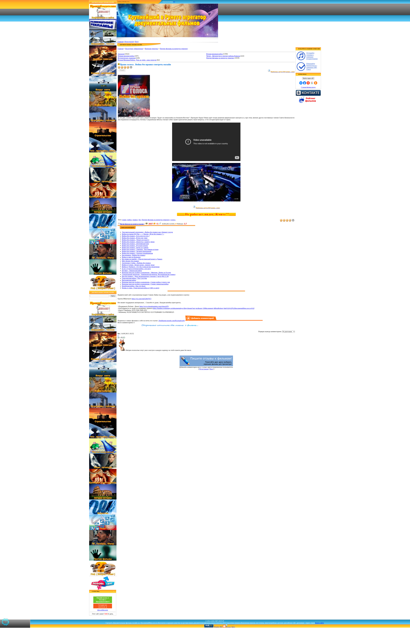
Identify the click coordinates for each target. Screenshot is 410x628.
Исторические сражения (126, 58)
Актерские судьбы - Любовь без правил (136, 263)
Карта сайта (319, 623)
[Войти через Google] (312, 83)
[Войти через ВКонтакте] (300, 83)
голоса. (173, 220)
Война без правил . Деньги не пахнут (135, 240)
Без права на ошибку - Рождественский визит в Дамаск (142, 259)
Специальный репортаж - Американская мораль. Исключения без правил (148, 274)
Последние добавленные (134, 49)
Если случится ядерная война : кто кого (136, 269)
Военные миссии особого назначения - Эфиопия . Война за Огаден (146, 272)
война (129, 220)
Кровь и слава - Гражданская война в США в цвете (140, 288)
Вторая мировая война (214, 54)
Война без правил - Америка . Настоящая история (140, 249)
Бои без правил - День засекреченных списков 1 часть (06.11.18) (145, 276)
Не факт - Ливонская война (132, 271)
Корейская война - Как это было (133, 286)
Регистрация (129, 42)
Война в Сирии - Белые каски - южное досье (138, 265)
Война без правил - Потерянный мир (135, 244)
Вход (137, 42)
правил (135, 220)
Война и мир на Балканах (131, 257)
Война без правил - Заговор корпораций (136, 251)
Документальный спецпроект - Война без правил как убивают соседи (147, 232)
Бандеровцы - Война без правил (133, 255)
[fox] (122, 350)
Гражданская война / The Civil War (134, 278)
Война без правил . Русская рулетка (135, 246)
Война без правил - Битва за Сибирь (135, 247)
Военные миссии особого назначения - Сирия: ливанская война (145, 284)
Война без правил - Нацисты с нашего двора (138, 242)
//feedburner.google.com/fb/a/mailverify (171, 321)
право (124, 220)
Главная (120, 42)
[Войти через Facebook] (304, 83)
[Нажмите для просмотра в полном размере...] (134, 116)
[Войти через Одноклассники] (315, 83)
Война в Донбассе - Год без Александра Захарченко (141, 267)
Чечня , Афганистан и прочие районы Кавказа (223, 56)
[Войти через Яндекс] (308, 83)
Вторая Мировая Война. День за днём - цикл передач (137, 60)
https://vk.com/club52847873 (141, 299)
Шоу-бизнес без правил (130, 261)
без (140, 220)
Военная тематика (151, 49)
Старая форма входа (308, 87)
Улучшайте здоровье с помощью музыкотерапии (312, 56)
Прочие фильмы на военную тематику (174, 49)
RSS (174, 1)
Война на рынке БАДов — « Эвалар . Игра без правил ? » (143, 234)
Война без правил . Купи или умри (134, 238)
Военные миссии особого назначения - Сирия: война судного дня (146, 282)
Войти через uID (308, 78)
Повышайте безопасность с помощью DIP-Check (311, 66)
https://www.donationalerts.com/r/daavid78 (154, 306)
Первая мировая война (126, 56)
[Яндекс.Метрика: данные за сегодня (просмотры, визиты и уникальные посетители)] (230, 626)
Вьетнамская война (129, 280)
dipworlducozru (102, 610)
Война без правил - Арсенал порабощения (137, 253)
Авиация (121, 54)
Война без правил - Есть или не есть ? (136, 236)
